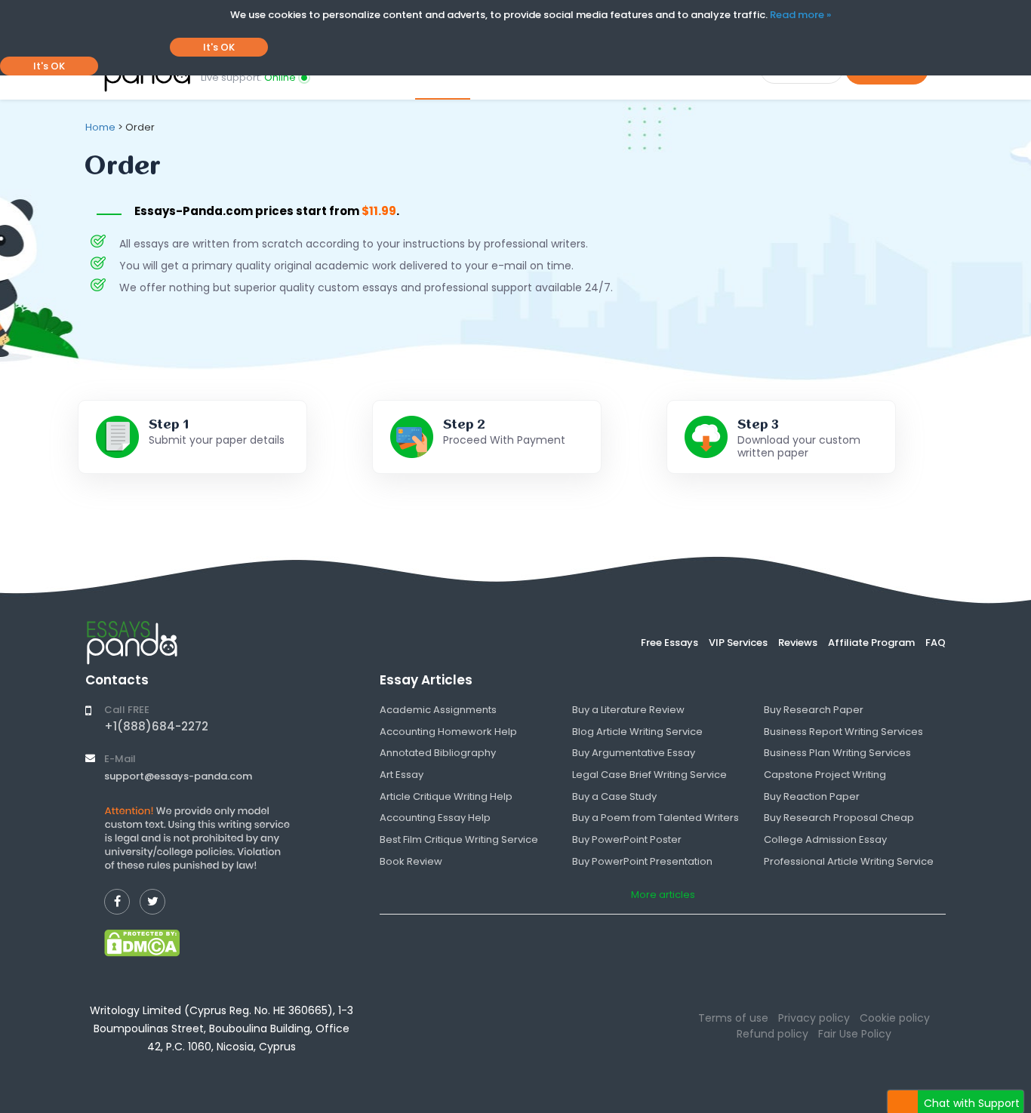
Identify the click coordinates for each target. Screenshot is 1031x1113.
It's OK (219, 47)
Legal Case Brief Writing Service (649, 774)
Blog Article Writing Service (637, 731)
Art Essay (401, 774)
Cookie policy (895, 1017)
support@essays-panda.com (178, 776)
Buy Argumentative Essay (633, 753)
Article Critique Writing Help (446, 796)
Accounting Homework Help (448, 731)
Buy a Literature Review (628, 710)
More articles (663, 894)
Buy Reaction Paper (812, 796)
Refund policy (772, 1033)
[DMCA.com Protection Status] (142, 942)
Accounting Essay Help (435, 817)
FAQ (935, 642)
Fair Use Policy (854, 1033)
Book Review (411, 861)
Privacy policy (814, 1017)
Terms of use (733, 1017)
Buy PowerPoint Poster (627, 839)
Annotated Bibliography (438, 753)
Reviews (797, 642)
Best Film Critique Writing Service (459, 839)
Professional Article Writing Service (849, 861)
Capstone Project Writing (825, 774)
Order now (442, 69)
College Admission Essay (825, 839)
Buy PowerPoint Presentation (642, 861)
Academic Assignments (438, 710)
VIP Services (738, 642)
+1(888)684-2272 (156, 726)
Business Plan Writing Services (837, 753)
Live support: (248, 77)
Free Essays (669, 642)
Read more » (800, 15)
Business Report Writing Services (843, 731)
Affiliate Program (871, 642)
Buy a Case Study (614, 796)
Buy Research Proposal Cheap (839, 817)
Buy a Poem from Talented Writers (655, 817)
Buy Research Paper (813, 710)
